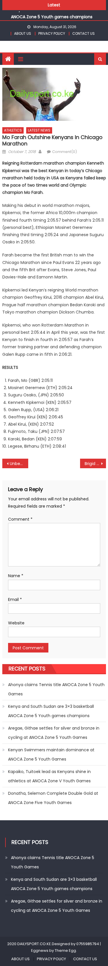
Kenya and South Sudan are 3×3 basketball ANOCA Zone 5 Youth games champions (51, 711)
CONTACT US (83, 33)
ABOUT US (22, 33)
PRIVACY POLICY (51, 33)
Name (15, 576)
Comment (20, 519)
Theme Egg (65, 950)
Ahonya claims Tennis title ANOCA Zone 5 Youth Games (56, 689)
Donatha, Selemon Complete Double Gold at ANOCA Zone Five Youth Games (53, 797)
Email (15, 599)
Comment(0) (64, 151)
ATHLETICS (13, 130)
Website (16, 623)
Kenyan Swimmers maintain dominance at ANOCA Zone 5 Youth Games (51, 754)
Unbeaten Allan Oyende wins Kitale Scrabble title (19, 463)
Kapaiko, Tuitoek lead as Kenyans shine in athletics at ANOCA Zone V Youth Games (49, 776)
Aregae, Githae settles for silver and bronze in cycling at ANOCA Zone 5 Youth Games (53, 732)
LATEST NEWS (39, 130)
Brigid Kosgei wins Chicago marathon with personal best (95, 463)
